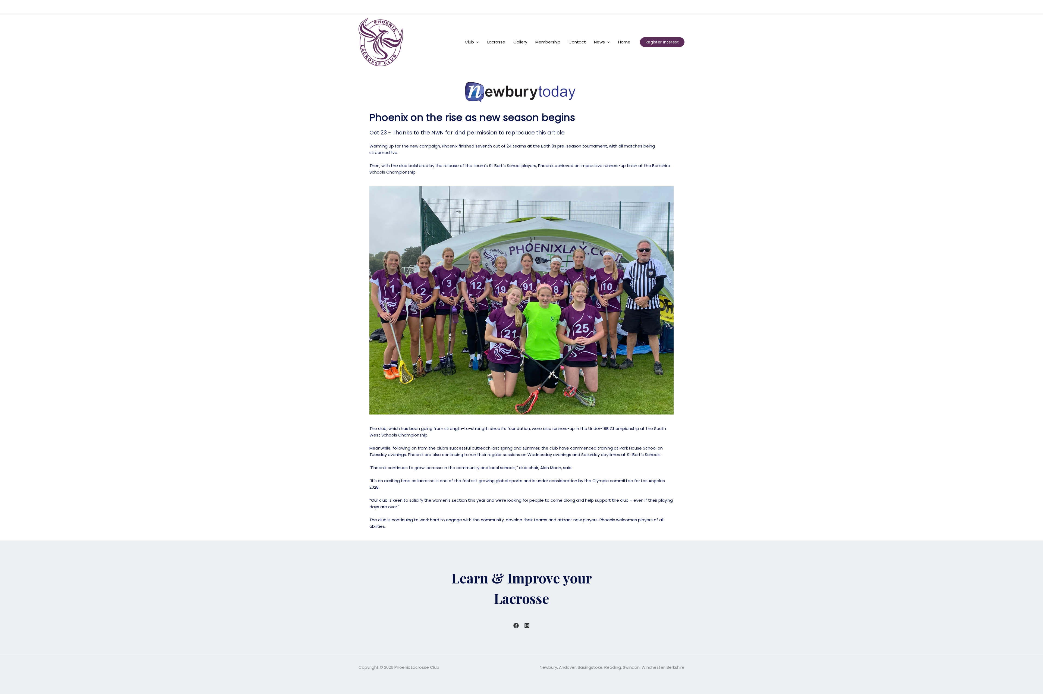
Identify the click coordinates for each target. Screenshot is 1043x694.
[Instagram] (527, 625)
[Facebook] (516, 625)
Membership (547, 42)
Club (469, 42)
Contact (577, 42)
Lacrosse (496, 42)
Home (624, 42)
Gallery (520, 42)
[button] (662, 42)
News (599, 42)
